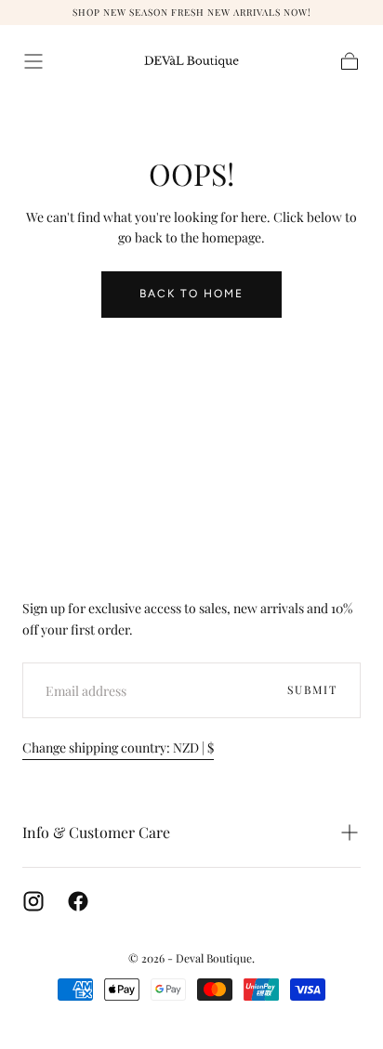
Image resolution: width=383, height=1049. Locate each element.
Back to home (191, 293)
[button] (33, 61)
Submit (312, 689)
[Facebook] (78, 901)
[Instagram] (33, 901)
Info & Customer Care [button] (96, 832)
